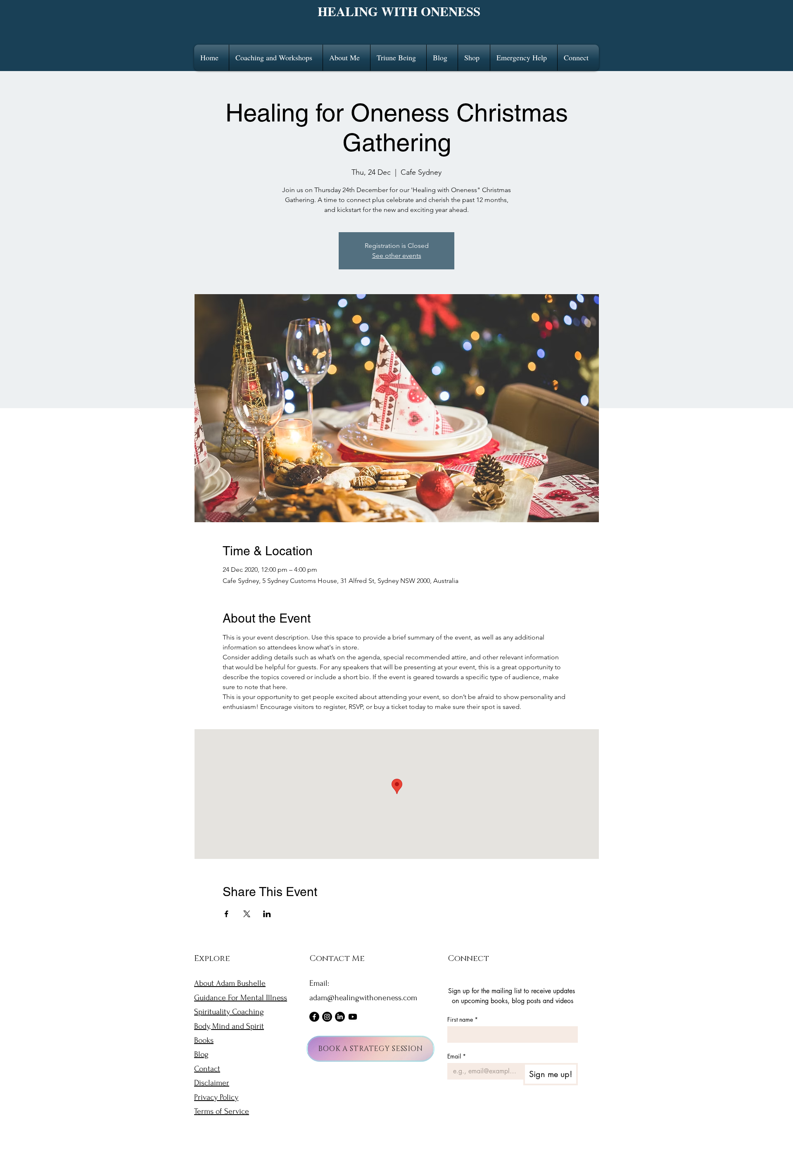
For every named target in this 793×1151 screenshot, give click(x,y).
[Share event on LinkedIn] (267, 914)
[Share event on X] (247, 914)
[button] (276, 58)
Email (456, 1056)
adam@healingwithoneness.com (363, 997)
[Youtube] (353, 1017)
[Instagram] (327, 1017)
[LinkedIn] (340, 1017)
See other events (396, 255)
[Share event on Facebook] (226, 914)
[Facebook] (314, 1017)
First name (462, 1019)
